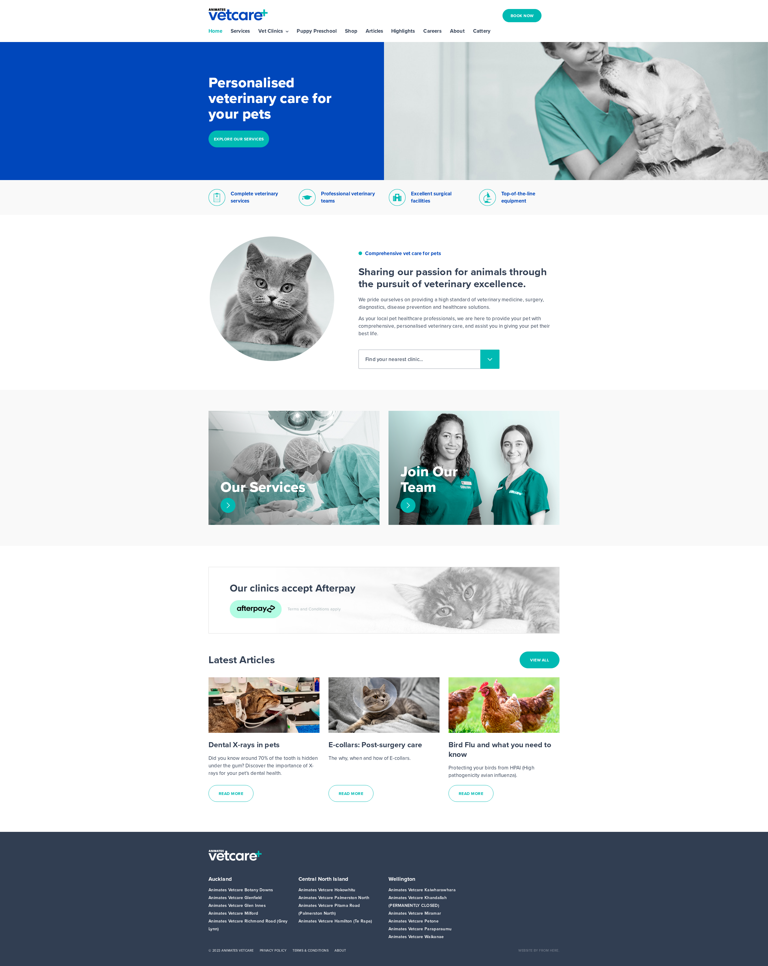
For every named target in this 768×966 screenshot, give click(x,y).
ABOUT (340, 950)
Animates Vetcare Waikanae (416, 937)
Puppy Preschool (317, 31)
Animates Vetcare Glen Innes (237, 905)
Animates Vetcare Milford (233, 913)
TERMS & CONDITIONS (310, 950)
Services (240, 31)
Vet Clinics (270, 31)
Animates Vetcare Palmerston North (333, 898)
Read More (231, 793)
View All (539, 660)
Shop (351, 31)
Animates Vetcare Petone (413, 921)
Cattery (481, 31)
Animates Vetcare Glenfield (235, 898)
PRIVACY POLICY (273, 950)
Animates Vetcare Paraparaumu (420, 929)
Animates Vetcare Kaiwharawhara (422, 890)
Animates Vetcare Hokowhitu (327, 890)
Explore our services (239, 139)
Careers (432, 31)
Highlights (403, 31)
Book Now (522, 16)
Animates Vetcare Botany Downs (240, 890)
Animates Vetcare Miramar (414, 913)
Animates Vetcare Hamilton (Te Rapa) (335, 921)
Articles (374, 31)
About (457, 31)
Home (215, 31)
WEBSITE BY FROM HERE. (539, 950)
